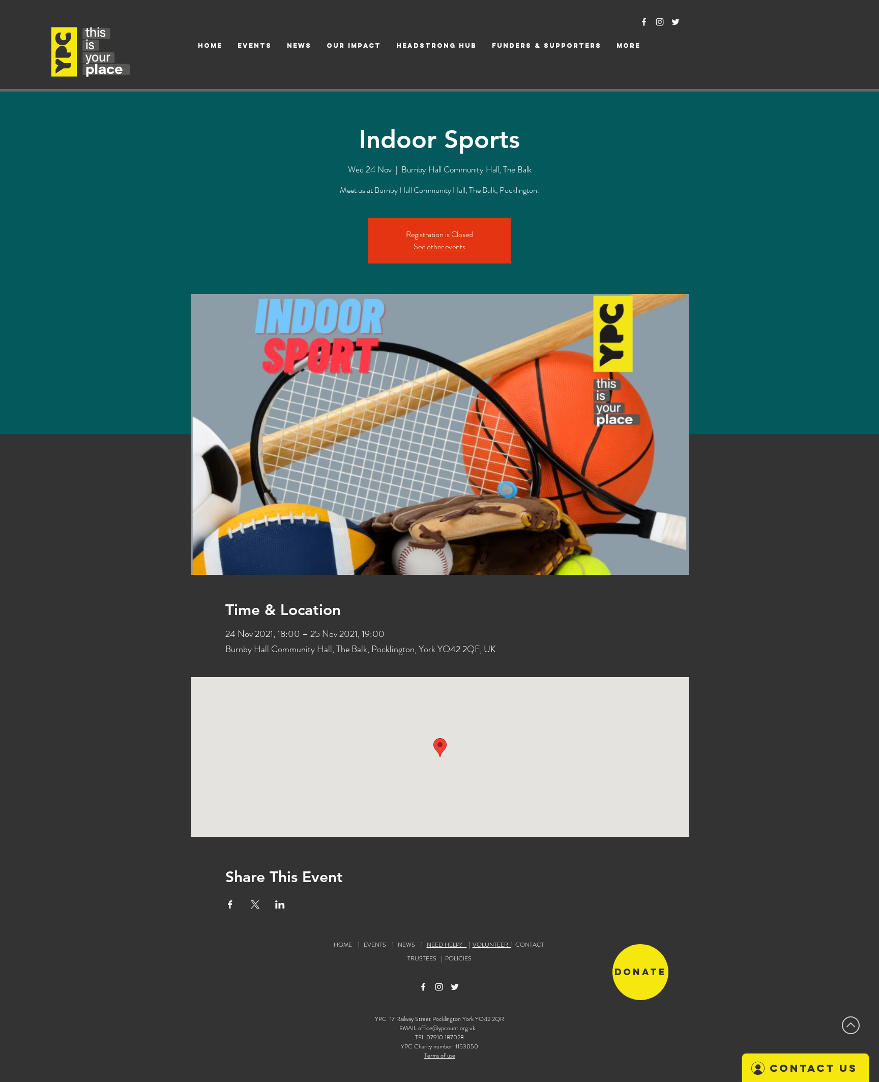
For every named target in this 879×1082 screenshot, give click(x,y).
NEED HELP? (447, 944)
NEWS (406, 944)
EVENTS (375, 944)
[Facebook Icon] (644, 22)
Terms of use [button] (439, 1055)
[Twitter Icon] (675, 22)
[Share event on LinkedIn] (280, 904)
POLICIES (458, 958)
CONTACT (529, 944)
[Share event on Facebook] (230, 904)
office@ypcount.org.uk (446, 1028)
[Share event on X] (255, 904)
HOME (343, 944)
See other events (439, 246)
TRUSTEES (423, 958)
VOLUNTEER (492, 944)
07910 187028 (445, 1037)
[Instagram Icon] (660, 22)
